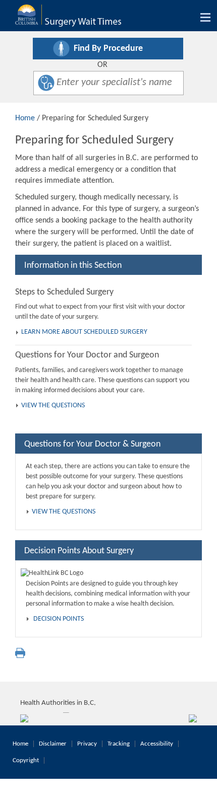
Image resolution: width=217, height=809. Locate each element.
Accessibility (156, 744)
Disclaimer (53, 744)
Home (25, 118)
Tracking (118, 744)
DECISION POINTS (58, 619)
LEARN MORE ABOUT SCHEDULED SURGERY (84, 332)
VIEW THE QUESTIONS (53, 405)
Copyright (26, 760)
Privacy (87, 744)
